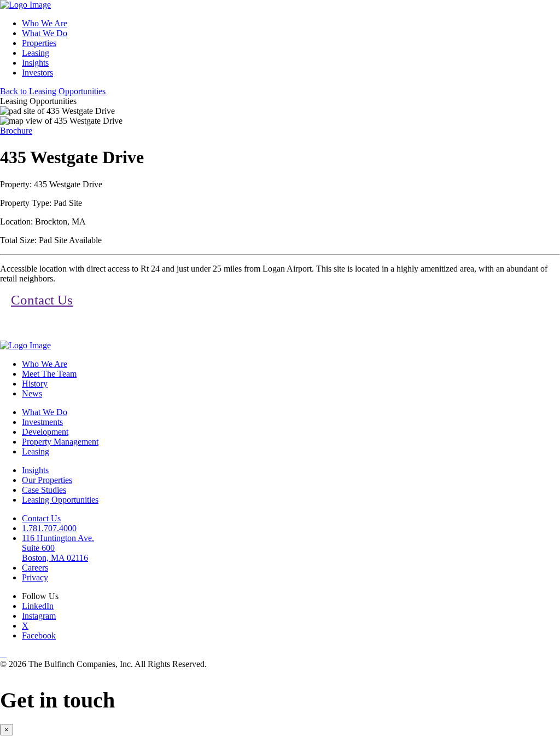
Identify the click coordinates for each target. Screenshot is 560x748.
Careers (35, 567)
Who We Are (44, 23)
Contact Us (42, 299)
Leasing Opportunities (60, 499)
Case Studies (44, 489)
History (35, 383)
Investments (42, 422)
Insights (35, 62)
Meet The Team (49, 373)
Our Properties (47, 480)
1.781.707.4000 (49, 528)
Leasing (35, 52)
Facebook (39, 635)
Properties (39, 43)
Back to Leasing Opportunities (53, 91)
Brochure (16, 130)
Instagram (39, 615)
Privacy (35, 577)
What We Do (44, 33)
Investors (37, 72)
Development (45, 431)
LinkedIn (38, 606)
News (32, 393)
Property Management (60, 441)
